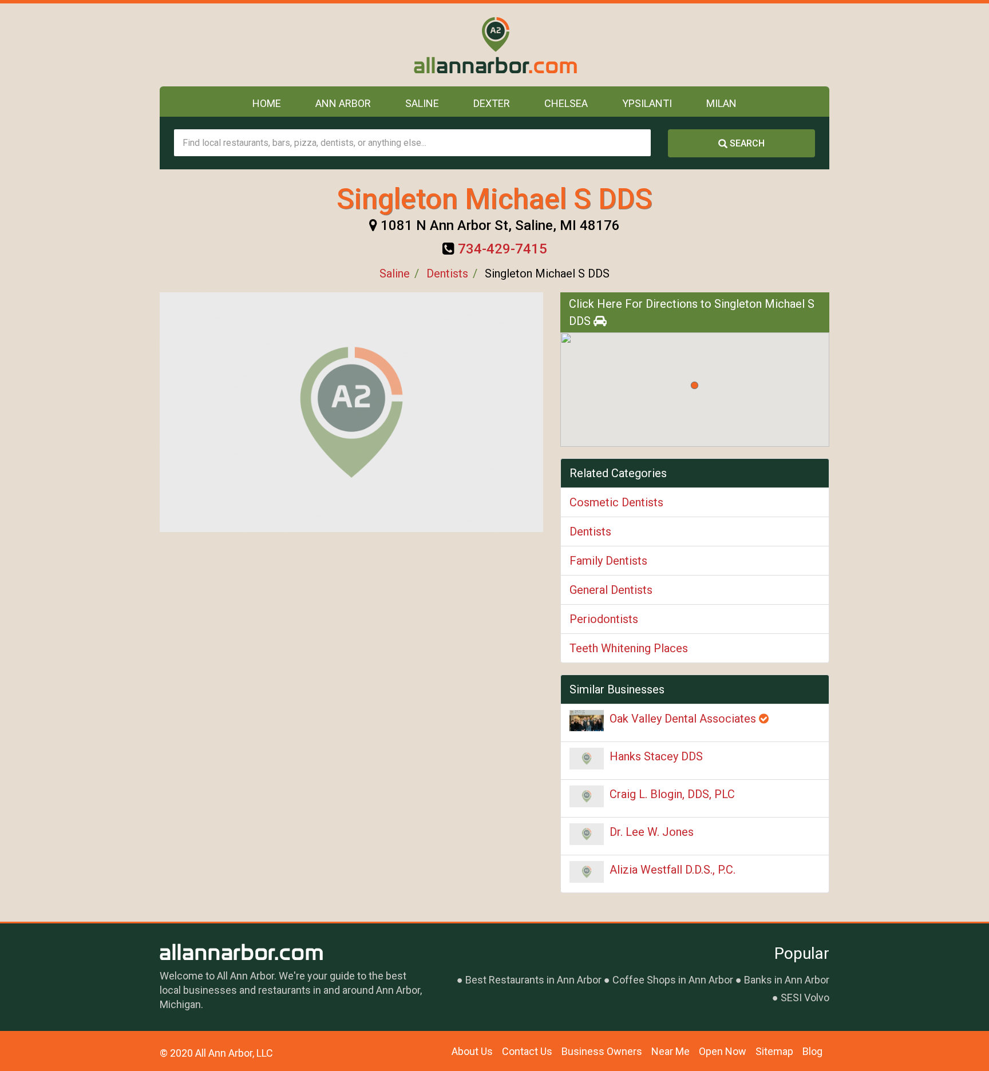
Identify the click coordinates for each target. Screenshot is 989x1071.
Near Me (670, 1051)
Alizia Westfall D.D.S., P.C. (672, 869)
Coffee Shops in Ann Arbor (672, 980)
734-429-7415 (502, 249)
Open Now (722, 1051)
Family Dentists (608, 561)
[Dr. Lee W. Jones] (586, 834)
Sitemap (774, 1051)
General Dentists (610, 590)
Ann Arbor (343, 103)
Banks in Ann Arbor (786, 980)
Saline (422, 103)
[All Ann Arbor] (495, 45)
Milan (721, 103)
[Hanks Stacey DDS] (586, 758)
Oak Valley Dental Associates (684, 718)
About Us (472, 1051)
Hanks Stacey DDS (656, 756)
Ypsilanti (647, 103)
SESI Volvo (805, 997)
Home (266, 103)
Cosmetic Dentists (616, 502)
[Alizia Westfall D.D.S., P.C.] (586, 872)
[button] (694, 385)
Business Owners (601, 1051)
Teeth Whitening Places (628, 648)
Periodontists (603, 619)
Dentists (447, 273)
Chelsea (566, 103)
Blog (812, 1051)
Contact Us (527, 1051)
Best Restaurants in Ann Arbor (533, 980)
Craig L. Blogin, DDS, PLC (672, 794)
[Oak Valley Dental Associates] (586, 720)
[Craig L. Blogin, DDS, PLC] (586, 796)
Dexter (491, 103)
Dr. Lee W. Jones (652, 832)
